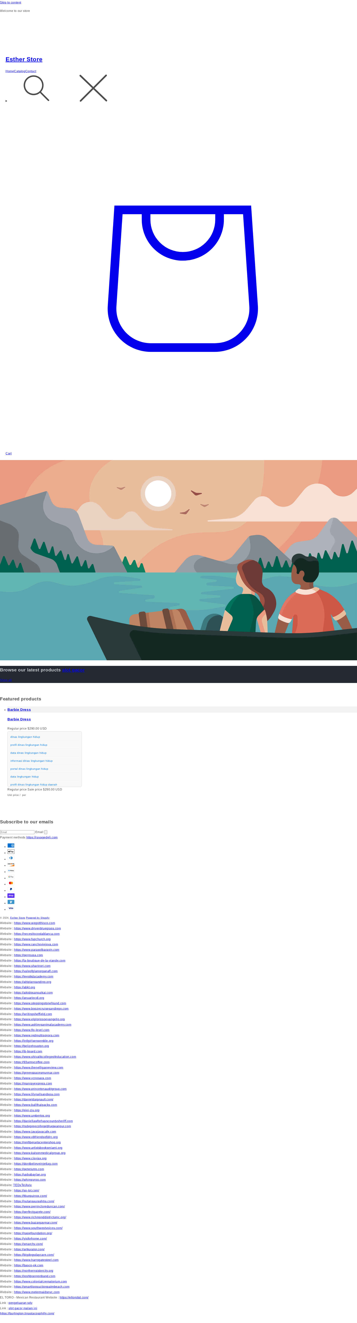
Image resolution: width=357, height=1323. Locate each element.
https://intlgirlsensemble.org (33, 1040)
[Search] (178, 89)
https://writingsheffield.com (33, 1014)
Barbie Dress (19, 710)
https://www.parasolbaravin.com (36, 949)
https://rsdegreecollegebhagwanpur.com (42, 1126)
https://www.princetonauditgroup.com (40, 1088)
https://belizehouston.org (31, 1046)
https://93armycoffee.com (31, 1062)
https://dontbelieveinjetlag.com (36, 1163)
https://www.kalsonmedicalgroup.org (39, 1153)
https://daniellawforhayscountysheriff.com (43, 1121)
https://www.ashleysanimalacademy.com (42, 1024)
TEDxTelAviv (22, 1185)
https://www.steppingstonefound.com (40, 1003)
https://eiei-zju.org (27, 1110)
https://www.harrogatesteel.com (36, 1260)
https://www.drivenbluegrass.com (37, 928)
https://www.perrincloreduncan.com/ (39, 1206)
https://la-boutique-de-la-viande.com (39, 960)
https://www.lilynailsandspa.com (37, 1094)
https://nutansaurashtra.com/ (34, 1201)
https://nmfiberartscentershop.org (37, 1142)
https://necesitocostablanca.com (37, 933)
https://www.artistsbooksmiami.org (38, 1147)
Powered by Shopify (38, 917)
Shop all (6, 680)
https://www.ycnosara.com (32, 1078)
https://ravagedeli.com (42, 837)
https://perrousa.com (28, 955)
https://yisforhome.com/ (30, 1238)
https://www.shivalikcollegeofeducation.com (45, 1056)
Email (39, 832)
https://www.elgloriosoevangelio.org (39, 1019)
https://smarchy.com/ (28, 1244)
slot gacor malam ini (23, 1308)
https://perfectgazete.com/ (32, 1211)
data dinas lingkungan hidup (28, 752)
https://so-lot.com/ (26, 1190)
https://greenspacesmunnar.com (36, 1072)
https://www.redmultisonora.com (36, 1035)
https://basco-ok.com (28, 1265)
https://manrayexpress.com (33, 1083)
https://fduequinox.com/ (30, 1195)
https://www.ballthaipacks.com (35, 1104)
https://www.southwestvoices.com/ (38, 1228)
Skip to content (10, 2)
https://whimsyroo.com (30, 1179)
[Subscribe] (45, 832)
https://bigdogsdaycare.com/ (34, 1254)
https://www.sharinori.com (32, 966)
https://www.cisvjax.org (30, 1158)
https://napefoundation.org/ (33, 1233)
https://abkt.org (24, 987)
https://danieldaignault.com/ (33, 1099)
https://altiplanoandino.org (32, 981)
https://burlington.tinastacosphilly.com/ (27, 1313)
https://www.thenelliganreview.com (38, 1067)
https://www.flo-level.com (31, 1030)
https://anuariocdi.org (29, 997)
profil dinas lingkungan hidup (28, 744)
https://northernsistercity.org (33, 1270)
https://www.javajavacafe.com (35, 1131)
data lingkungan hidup (24, 776)
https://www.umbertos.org (32, 1115)
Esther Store (17, 917)
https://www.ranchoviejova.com (36, 944)
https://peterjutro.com (29, 1169)
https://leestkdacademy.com (33, 976)
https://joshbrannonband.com (34, 1276)
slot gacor (73, 669)
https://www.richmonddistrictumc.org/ (40, 1217)
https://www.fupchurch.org (32, 939)
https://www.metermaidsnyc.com (37, 1292)
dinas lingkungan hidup (25, 736)
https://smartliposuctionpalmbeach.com (41, 1286)
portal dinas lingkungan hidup (29, 768)
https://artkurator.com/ (29, 1249)
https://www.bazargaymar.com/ (35, 1222)
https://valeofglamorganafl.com (36, 971)
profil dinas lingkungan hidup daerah (33, 784)
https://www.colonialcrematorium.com (40, 1281)
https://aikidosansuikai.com (33, 992)
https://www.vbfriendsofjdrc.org (36, 1137)
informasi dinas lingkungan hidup (31, 760)
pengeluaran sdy (20, 1302)
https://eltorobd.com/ (74, 1297)
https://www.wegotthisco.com (34, 923)
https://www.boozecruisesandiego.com (41, 1008)
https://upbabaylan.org (30, 1174)
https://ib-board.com (28, 1051)
